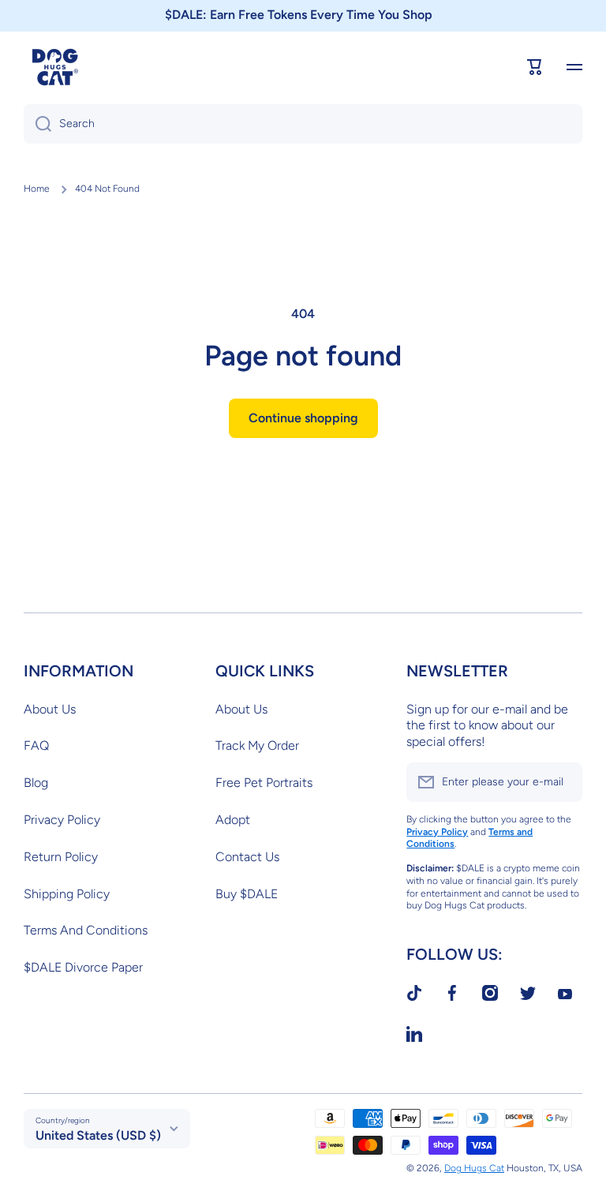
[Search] (37, 124)
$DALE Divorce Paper (83, 967)
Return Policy (61, 856)
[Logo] (55, 67)
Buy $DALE (246, 893)
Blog (36, 782)
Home (37, 188)
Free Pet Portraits (263, 782)
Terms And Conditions (86, 930)
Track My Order (257, 745)
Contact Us (247, 856)
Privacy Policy (62, 819)
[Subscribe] (562, 782)
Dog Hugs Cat (474, 1168)
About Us (50, 709)
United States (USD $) (98, 1135)
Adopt (232, 819)
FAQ (36, 745)
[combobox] (303, 124)
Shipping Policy (67, 893)
